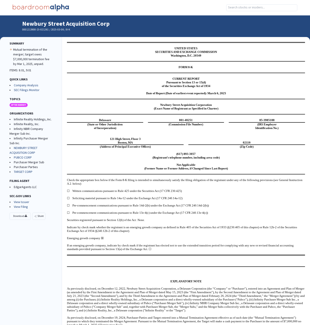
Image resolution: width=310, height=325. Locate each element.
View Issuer (21, 202)
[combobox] (262, 7)
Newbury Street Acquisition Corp (66, 24)
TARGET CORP (23, 172)
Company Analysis (26, 85)
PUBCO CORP (23, 158)
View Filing (21, 207)
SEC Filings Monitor (26, 90)
